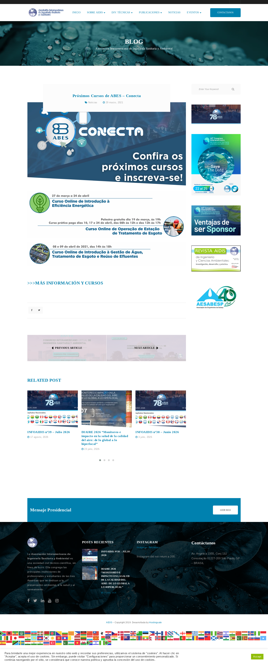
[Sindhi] (239, 637)
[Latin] (71, 637)
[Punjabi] (189, 637)
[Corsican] (102, 633)
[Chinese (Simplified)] (90, 633)
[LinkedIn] (42, 600)
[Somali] (263, 637)
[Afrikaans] (3, 633)
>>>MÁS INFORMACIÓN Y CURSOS (65, 283)
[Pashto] (164, 637)
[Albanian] (9, 633)
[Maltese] (121, 637)
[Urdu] (65, 642)
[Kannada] (28, 637)
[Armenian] (28, 633)
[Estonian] (146, 633)
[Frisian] (170, 633)
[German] (189, 633)
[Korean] (46, 637)
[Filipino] (152, 633)
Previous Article (68, 348)
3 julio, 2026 (145, 437)
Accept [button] (257, 656)
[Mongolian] (139, 637)
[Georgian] (183, 633)
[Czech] (115, 633)
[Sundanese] (9, 642)
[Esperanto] (139, 633)
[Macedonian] (96, 637)
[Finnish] (158, 633)
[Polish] (177, 637)
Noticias (92, 102)
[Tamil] (34, 642)
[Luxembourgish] (90, 637)
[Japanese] (15, 637)
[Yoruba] (102, 642)
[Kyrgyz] (59, 637)
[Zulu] (108, 642)
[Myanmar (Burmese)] (146, 637)
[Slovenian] (257, 637)
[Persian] (170, 637)
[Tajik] (28, 642)
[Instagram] (57, 600)
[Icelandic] (251, 633)
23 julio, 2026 (91, 449)
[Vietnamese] (77, 642)
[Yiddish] (96, 642)
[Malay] (108, 637)
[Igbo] (257, 633)
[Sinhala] (245, 637)
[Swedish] (22, 642)
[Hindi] (232, 633)
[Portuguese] (183, 637)
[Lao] (65, 637)
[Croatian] (108, 633)
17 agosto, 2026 (39, 437)
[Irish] (3, 637)
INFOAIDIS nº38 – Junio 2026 (157, 432)
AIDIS (109, 622)
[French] (164, 633)
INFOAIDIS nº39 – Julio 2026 (48, 432)
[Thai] (46, 642)
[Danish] (121, 633)
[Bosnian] (59, 633)
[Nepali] (152, 637)
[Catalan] (71, 633)
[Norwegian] (158, 637)
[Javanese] (22, 637)
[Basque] (40, 633)
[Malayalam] (115, 637)
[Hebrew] (226, 633)
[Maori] (127, 637)
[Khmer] (40, 637)
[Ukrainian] (59, 642)
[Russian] (201, 637)
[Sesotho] (226, 637)
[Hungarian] (245, 633)
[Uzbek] (71, 642)
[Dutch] (127, 633)
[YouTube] (49, 600)
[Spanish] (3, 642)
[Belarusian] (46, 633)
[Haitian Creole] (208, 633)
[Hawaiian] (220, 633)
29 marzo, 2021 (114, 102)
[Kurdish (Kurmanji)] (53, 637)
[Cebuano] (77, 633)
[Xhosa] (90, 642)
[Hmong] (239, 633)
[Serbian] (220, 637)
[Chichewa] (84, 633)
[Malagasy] (102, 637)
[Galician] (177, 633)
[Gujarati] (201, 633)
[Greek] (195, 633)
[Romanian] (195, 637)
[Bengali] (53, 633)
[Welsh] (84, 642)
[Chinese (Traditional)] (96, 633)
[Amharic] (15, 633)
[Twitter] (35, 600)
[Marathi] (133, 637)
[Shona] (232, 637)
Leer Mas (225, 510)
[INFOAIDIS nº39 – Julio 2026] (52, 408)
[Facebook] (28, 600)
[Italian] (9, 637)
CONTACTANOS (225, 12)
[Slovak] (251, 637)
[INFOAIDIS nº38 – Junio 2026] (160, 408)
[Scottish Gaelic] (214, 637)
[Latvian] (77, 637)
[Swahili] (15, 642)
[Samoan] (208, 637)
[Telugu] (40, 642)
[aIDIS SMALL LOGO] (32, 542)
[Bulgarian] (65, 633)
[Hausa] (214, 633)
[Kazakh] (34, 637)
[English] (133, 633)
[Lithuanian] (84, 637)
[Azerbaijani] (34, 633)
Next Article (144, 348)
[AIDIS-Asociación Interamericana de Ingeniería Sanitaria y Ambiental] (45, 12)
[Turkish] (53, 642)
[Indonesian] (263, 633)
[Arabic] (22, 633)
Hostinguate (155, 622)
